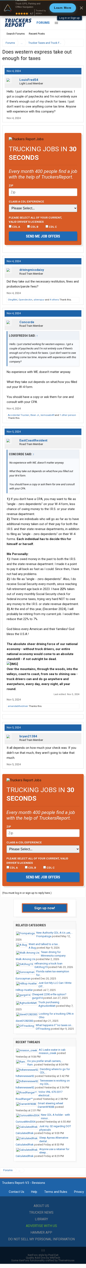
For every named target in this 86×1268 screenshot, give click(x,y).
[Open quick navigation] (77, 42)
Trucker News (41, 1212)
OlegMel (12, 299)
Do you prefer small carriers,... (45, 1061)
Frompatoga (43, 936)
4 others (54, 299)
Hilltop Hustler (24, 990)
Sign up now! (44, 908)
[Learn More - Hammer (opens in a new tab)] (43, 8)
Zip (11, 185)
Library (41, 1219)
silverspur (39, 299)
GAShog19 (41, 967)
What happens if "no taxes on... (54, 1025)
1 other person (68, 415)
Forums (43, 23)
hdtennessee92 (25, 1076)
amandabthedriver (18, 706)
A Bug (32, 947)
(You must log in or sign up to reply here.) (27, 892)
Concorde (26, 322)
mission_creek (47, 1053)
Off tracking (43, 1028)
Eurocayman (23, 978)
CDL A (15, 226)
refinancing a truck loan (48, 963)
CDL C (52, 226)
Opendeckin (25, 299)
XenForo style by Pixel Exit (43, 1255)
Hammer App (41, 1232)
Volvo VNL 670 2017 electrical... (50, 1093)
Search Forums (15, 33)
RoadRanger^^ (24, 1098)
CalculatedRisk (25, 1133)
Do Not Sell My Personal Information (41, 1239)
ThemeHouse (66, 1260)
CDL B (34, 226)
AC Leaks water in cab (52, 1049)
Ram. (30, 1064)
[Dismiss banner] (81, 8)
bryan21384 (28, 736)
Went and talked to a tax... (44, 944)
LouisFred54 (28, 80)
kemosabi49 (47, 415)
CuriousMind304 (25, 1121)
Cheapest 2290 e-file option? (49, 994)
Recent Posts (37, 33)
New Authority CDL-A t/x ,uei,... (54, 932)
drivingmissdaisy (31, 270)
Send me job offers (43, 236)
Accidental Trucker (18, 415)
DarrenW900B (46, 1106)
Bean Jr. (34, 415)
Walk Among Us (25, 959)
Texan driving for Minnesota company (53, 953)
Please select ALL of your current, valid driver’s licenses (35, 219)
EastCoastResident (33, 440)
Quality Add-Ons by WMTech (43, 1257)
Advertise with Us (41, 1226)
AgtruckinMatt (47, 1005)
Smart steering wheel (50, 1103)
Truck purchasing (48, 1002)
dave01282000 (24, 1020)
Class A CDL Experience (26, 201)
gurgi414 (37, 997)
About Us (41, 1206)
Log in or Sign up (69, 17)
